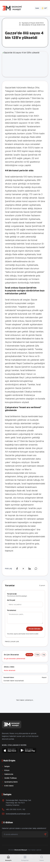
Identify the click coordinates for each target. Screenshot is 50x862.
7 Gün (37, 654)
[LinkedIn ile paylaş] (29, 568)
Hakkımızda (8, 774)
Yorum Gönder (35, 629)
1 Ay (43, 654)
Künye (6, 770)
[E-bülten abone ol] (45, 834)
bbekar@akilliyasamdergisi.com (18, 814)
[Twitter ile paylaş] (23, 568)
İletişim (7, 766)
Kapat (44, 677)
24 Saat (29, 654)
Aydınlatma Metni (11, 782)
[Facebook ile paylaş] (17, 568)
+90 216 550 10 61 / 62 (15, 809)
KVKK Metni (8, 786)
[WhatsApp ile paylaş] (35, 568)
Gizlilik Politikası (10, 778)
